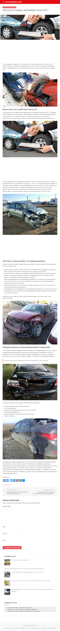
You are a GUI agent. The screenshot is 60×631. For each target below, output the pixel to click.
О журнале (6, 628)
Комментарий (6, 506)
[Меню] (3, 2)
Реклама (28, 628)
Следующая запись (43, 491)
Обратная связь (52, 628)
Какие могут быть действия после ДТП (19, 607)
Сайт (4, 540)
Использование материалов (17, 628)
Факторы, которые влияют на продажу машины (22, 609)
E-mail (5, 533)
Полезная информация (9, 7)
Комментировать (7, 485)
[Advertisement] (30, 52)
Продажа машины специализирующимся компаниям (24, 611)
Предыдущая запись (17, 491)
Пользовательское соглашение (39, 628)
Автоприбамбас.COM (13, 2)
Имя (4, 526)
